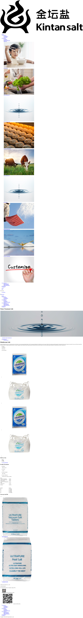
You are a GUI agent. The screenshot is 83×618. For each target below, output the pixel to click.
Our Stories (5, 297)
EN (2, 289)
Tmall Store (3, 292)
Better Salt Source (6, 283)
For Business (5, 301)
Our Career (5, 37)
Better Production (6, 284)
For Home (5, 300)
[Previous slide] (0, 496)
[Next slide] (1, 496)
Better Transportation (7, 285)
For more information (5, 462)
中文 (2, 288)
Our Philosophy (6, 36)
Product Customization (7, 302)
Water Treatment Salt (8, 337)
